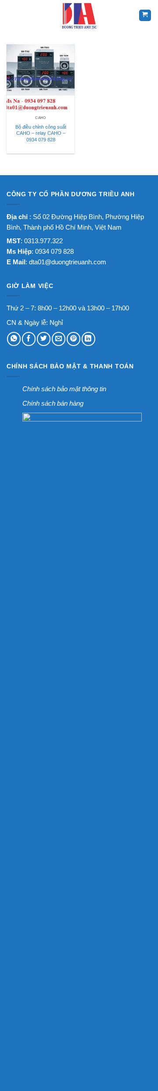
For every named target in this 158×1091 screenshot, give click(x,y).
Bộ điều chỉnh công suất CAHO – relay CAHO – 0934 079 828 (40, 133)
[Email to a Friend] (58, 339)
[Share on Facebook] (29, 339)
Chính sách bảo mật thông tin (64, 388)
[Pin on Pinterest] (73, 339)
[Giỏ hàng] (145, 16)
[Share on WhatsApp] (14, 339)
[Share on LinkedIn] (88, 339)
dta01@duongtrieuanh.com (67, 262)
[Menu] (12, 15)
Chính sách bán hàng (52, 403)
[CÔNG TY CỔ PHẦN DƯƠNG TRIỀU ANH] (79, 15)
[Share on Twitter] (43, 339)
